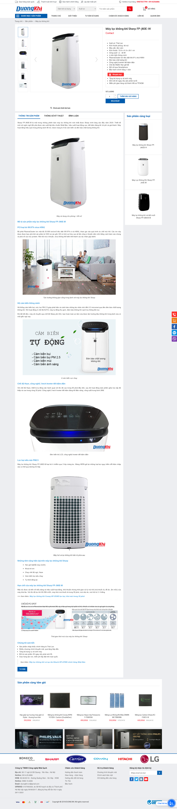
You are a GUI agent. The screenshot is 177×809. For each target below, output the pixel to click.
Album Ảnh (155, 16)
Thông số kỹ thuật (54, 116)
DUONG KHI (70, 802)
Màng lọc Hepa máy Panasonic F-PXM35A (88, 716)
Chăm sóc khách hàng (119, 16)
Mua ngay (115, 101)
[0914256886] (174, 314)
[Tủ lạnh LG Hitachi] (88, 739)
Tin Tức (68, 781)
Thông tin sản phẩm (28, 116)
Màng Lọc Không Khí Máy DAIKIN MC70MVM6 (117, 716)
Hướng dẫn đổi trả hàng (74, 778)
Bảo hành (68, 784)
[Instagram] (141, 779)
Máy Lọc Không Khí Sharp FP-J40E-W (143, 181)
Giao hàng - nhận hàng (74, 775)
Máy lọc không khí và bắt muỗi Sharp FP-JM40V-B (143, 216)
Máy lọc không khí (42, 21)
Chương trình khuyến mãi (107, 772)
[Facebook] (174, 326)
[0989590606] (174, 332)
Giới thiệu (72, 16)
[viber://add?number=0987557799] (174, 339)
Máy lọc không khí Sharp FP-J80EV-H (143, 146)
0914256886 (154, 2)
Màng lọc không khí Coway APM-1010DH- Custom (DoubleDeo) (60, 716)
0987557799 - (143, 2)
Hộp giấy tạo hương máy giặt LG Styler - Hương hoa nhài (32, 716)
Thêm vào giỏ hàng (128, 96)
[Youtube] (146, 779)
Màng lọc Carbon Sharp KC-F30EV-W (145, 716)
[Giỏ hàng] (174, 320)
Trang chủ (56, 16)
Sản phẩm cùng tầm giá (31, 682)
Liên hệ (141, 16)
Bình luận (74, 116)
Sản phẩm (29, 21)
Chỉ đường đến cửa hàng (106, 778)
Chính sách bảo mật (105, 775)
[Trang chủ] (31, 9)
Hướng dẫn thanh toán (73, 772)
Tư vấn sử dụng (92, 16)
